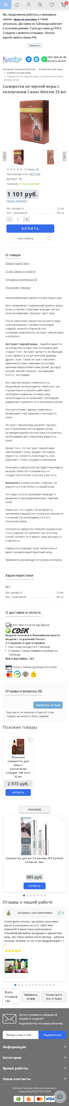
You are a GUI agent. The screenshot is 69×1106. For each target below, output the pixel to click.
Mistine (34, 174)
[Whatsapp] (44, 59)
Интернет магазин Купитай (19, 69)
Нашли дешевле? (16, 201)
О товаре (13, 255)
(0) (37, 169)
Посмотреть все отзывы (54, 996)
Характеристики (17, 263)
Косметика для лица (51, 69)
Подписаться (52, 1035)
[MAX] (29, 59)
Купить (30, 228)
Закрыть (34, 45)
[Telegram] (36, 59)
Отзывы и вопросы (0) (21, 279)
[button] (24, 895)
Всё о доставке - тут (20, 658)
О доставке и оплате (21, 271)
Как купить (26, 238)
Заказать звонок (56, 60)
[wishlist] (51, 4)
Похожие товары (18, 288)
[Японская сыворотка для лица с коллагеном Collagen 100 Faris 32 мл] (18, 746)
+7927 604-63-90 (55, 57)
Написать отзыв (48, 705)
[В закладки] (49, 238)
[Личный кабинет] (28, 4)
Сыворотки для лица (19, 72)
